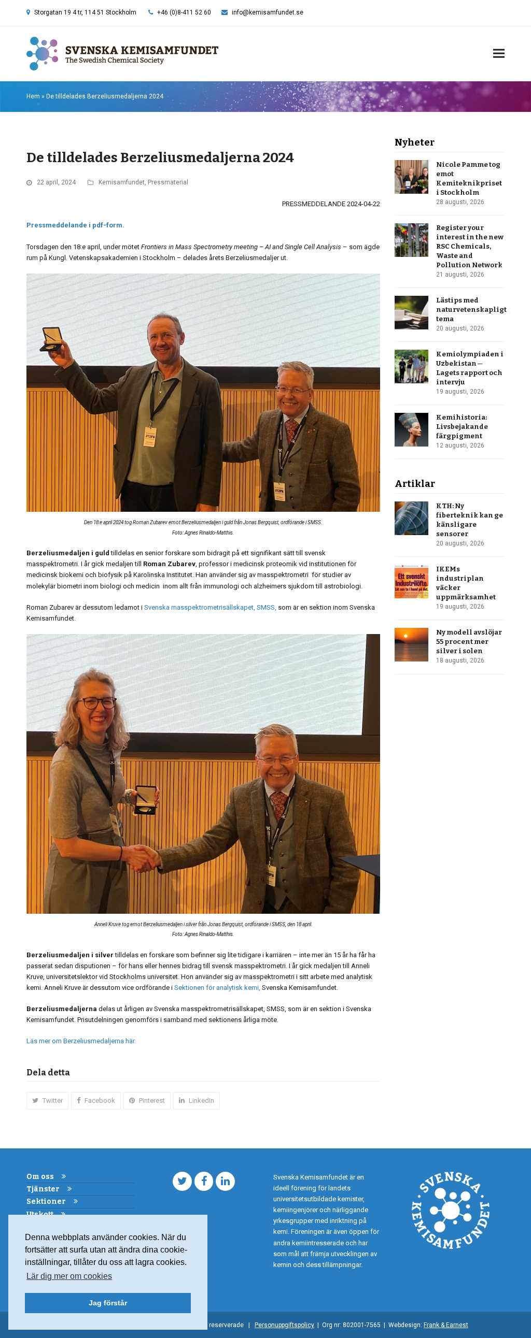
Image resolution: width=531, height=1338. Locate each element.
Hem (33, 96)
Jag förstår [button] (108, 1303)
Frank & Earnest (446, 1325)
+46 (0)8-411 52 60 (184, 12)
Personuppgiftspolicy (284, 1325)
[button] (499, 53)
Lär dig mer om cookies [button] (69, 1276)
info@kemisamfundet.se (267, 12)
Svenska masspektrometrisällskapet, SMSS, (210, 607)
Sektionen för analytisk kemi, (217, 987)
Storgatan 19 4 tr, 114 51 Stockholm (85, 12)
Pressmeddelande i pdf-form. (75, 225)
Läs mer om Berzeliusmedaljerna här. (81, 1041)
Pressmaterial (168, 182)
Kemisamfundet (122, 182)
